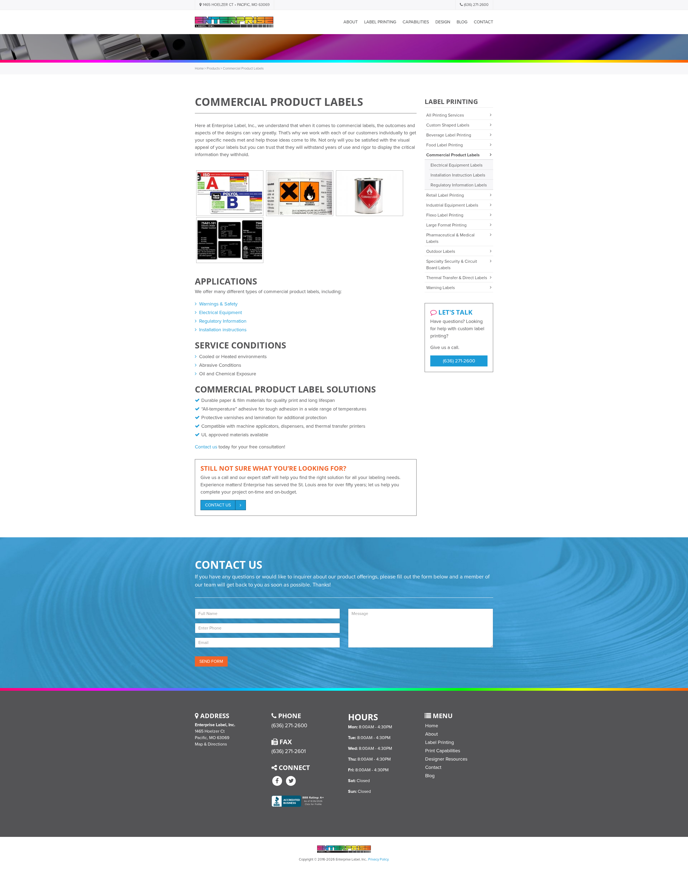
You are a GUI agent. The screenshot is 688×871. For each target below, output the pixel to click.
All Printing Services (445, 115)
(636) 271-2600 (476, 4)
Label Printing (380, 22)
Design (442, 22)
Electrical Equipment (220, 312)
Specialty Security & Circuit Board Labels (451, 265)
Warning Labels (440, 287)
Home (199, 68)
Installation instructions (222, 330)
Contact (483, 22)
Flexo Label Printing (444, 215)
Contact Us (218, 505)
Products (213, 68)
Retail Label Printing (445, 195)
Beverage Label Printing (448, 135)
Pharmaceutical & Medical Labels (450, 238)
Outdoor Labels (440, 251)
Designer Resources (446, 759)
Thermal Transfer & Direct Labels (456, 277)
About (350, 22)
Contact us (206, 447)
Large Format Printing (446, 225)
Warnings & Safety (218, 304)
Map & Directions (211, 744)
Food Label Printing (444, 145)
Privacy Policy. (378, 859)
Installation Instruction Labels (458, 175)
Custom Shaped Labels (447, 125)
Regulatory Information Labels (459, 185)
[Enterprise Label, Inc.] (234, 22)
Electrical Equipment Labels (456, 165)
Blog (462, 22)
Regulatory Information (222, 321)
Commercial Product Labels (453, 155)
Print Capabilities (442, 751)
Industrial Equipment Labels (452, 205)
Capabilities (416, 22)
